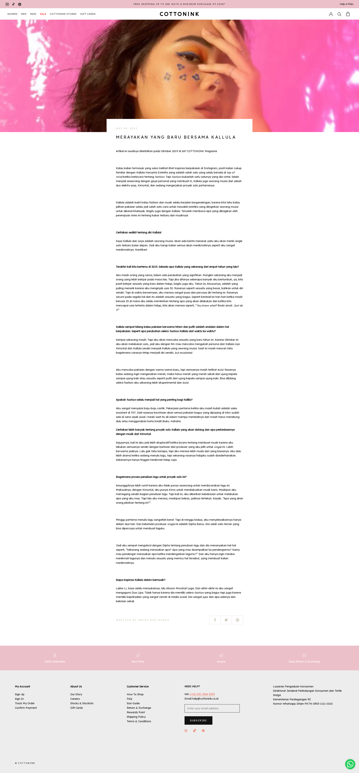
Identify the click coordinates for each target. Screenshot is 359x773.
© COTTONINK (25, 763)
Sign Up (19, 694)
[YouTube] (13, 4)
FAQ (129, 699)
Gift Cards (88, 13)
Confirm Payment (26, 708)
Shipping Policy (136, 716)
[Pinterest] (19, 4)
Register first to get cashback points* (179, 4)
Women (12, 13)
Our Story (76, 694)
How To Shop (135, 694)
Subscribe (198, 720)
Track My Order (25, 703)
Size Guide (133, 703)
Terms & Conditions (139, 721)
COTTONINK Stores (63, 13)
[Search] (339, 14)
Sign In (19, 699)
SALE (43, 13)
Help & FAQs (346, 4)
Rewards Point (136, 712)
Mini (33, 13)
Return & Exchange (139, 708)
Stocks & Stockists (81, 703)
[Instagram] (7, 4)
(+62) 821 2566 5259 (202, 694)
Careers (75, 699)
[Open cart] (348, 14)
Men (23, 13)
